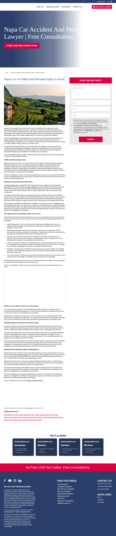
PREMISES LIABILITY (64, 503)
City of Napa (14, 138)
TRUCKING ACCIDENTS (64, 487)
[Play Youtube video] (34, 286)
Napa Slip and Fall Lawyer (55, 417)
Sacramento (19, 445)
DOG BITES (60, 498)
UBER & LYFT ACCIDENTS (65, 501)
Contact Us (77, 7)
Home (6, 72)
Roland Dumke (29, 408)
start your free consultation (22, 46)
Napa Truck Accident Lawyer (13, 420)
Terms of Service (21, 512)
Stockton (65, 445)
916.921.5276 (104, 489)
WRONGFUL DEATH (63, 496)
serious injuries (24, 354)
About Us (40, 7)
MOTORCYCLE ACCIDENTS (66, 489)
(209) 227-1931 (42, 452)
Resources (66, 7)
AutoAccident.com (12, 185)
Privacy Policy (8, 512)
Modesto (42, 445)
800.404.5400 (107, 486)
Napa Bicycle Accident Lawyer (14, 415)
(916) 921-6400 (19, 452)
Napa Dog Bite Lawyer (47, 415)
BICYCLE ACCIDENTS (64, 491)
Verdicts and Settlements (35, 380)
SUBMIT (90, 139)
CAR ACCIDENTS (62, 484)
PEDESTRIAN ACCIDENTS (65, 494)
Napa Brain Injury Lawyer (32, 415)
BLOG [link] (99, 497)
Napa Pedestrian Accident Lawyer (35, 417)
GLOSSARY (100, 502)
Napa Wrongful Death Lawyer (32, 420)
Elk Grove (88, 445)
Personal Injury (52, 7)
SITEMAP (100, 500)
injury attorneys (33, 187)
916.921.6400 (103, 7)
